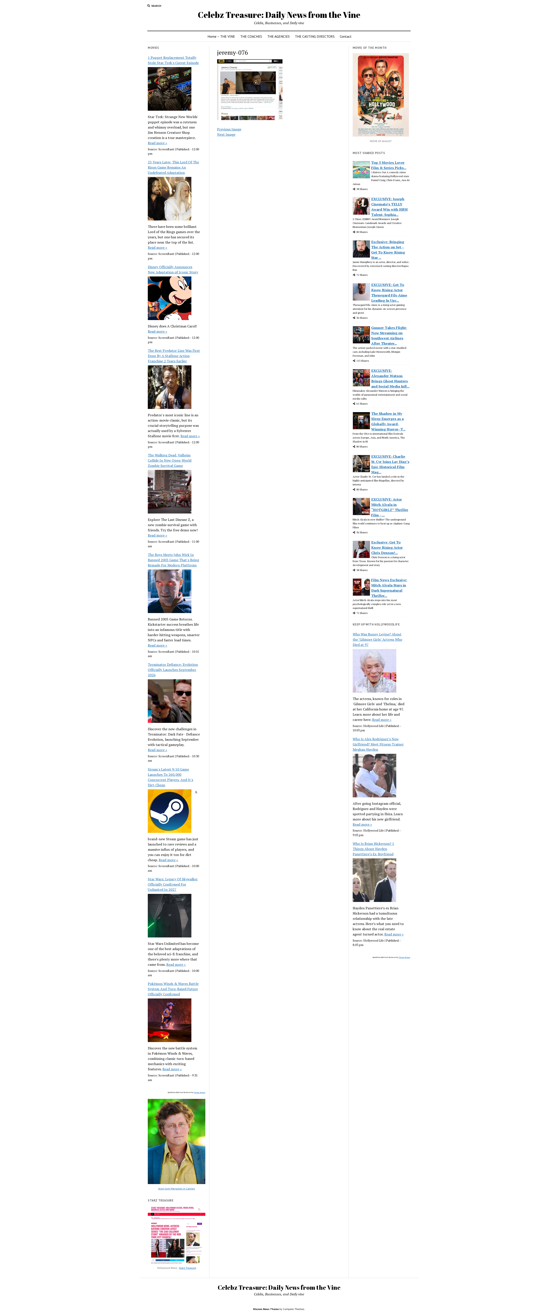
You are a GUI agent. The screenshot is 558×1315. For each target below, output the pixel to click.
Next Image (226, 134)
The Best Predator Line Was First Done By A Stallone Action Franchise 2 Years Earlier (174, 355)
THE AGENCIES (278, 36)
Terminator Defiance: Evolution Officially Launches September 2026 (173, 669)
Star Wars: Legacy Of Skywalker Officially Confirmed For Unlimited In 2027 (173, 884)
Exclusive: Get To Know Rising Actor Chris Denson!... (387, 547)
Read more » (157, 143)
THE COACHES (251, 36)
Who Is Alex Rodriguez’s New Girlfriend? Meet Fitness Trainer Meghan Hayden (378, 744)
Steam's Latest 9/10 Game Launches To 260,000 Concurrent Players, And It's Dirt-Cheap (170, 777)
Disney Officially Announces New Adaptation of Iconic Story (173, 269)
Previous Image (229, 129)
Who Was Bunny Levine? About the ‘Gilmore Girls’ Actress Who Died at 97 (377, 639)
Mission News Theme (266, 1309)
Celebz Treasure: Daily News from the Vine (279, 14)
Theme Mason (199, 1092)
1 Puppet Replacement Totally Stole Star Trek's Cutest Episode (173, 60)
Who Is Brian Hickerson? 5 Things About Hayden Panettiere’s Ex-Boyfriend (373, 848)
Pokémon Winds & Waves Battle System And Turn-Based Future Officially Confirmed (173, 988)
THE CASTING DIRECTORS (315, 36)
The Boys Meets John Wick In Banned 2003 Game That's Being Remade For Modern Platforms (173, 560)
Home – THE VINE (221, 36)
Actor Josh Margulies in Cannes (176, 1188)
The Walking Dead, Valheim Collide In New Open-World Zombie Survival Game (169, 460)
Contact (346, 36)
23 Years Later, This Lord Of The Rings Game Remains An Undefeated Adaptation (173, 167)
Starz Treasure (187, 1267)
